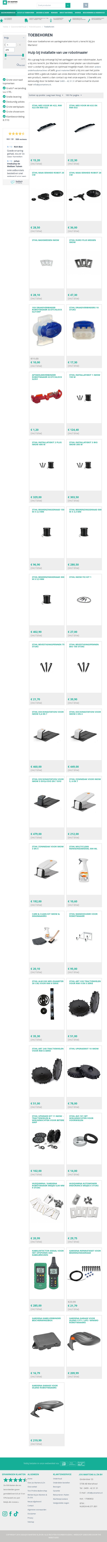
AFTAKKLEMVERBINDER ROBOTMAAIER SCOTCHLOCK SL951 (47, 377)
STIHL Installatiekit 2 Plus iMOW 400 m (47, 443)
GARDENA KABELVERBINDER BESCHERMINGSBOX (46, 1319)
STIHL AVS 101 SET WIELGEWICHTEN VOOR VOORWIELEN (81, 1118)
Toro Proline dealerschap (37, 1491)
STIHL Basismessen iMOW (45, 240)
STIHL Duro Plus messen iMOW (82, 241)
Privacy (30, 1518)
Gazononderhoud (8, 13)
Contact (31, 1505)
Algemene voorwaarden (37, 1510)
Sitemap (31, 1522)
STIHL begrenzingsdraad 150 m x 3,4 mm (48, 511)
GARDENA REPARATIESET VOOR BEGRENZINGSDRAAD (85, 1252)
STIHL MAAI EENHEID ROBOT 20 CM (48, 174)
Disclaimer (32, 1514)
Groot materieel (66, 13)
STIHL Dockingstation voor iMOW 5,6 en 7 (48, 713)
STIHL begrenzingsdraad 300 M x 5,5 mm (48, 578)
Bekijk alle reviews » (11, 1502)
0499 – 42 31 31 (67, 81)
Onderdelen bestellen (61, 1483)
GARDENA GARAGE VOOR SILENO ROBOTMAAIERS (45, 1387)
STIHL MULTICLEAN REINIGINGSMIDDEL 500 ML (83, 848)
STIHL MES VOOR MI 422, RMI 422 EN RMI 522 (47, 106)
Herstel (22, 65)
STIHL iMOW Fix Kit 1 (80, 577)
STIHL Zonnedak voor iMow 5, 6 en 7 (85, 780)
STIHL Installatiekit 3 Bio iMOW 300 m (83, 443)
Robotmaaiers (35, 26)
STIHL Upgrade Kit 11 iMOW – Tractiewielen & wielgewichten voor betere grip (48, 1119)
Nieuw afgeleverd (34, 1501)
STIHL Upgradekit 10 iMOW (84, 1049)
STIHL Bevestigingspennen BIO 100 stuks (84, 645)
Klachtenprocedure (60, 1499)
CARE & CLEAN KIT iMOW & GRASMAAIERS (46, 915)
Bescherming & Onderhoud (94, 13)
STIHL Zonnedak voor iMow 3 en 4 (48, 848)
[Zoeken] (67, 5)
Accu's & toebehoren (25, 13)
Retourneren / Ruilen (61, 1495)
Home (5, 26)
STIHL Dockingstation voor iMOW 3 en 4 (85, 713)
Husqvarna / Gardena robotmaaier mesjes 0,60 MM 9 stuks (48, 1185)
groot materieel (63, 70)
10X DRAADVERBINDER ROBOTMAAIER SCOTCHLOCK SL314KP (47, 309)
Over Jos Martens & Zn (36, 1483)
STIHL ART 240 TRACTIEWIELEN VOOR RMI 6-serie (48, 1050)
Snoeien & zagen (42, 13)
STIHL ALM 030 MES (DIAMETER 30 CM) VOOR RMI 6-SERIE (48, 982)
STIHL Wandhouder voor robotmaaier (83, 915)
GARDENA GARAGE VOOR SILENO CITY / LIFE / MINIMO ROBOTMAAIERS (83, 1320)
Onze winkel (32, 1487)
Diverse (78, 13)
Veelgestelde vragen (61, 1503)
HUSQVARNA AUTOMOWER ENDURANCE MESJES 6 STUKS (84, 1184)
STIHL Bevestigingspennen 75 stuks (48, 645)
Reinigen (54, 13)
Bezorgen (57, 1487)
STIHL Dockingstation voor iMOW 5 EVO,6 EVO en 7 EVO (48, 780)
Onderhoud (57, 1479)
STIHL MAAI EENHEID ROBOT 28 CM (85, 174)
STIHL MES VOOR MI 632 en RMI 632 (83, 106)
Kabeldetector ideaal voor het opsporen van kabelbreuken (48, 1253)
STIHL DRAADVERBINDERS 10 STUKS (84, 308)
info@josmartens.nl (42, 84)
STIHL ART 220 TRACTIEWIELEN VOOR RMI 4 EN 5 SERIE (85, 982)
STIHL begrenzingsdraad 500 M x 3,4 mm (85, 511)
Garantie (56, 1491)
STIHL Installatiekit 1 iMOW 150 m (84, 376)
